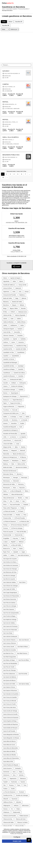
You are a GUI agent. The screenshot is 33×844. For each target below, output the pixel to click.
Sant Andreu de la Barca (9, 562)
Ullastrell (5, 798)
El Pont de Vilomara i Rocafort (19, 524)
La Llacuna (13, 437)
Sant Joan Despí (7, 633)
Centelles (20, 376)
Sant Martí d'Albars (22, 646)
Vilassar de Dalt (7, 825)
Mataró (24, 460)
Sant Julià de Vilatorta (9, 639)
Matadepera (15, 460)
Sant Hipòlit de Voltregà (9, 619)
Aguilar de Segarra (15, 278)
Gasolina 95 (18, 21)
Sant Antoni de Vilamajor (10, 568)
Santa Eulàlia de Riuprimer (10, 724)
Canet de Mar (6, 332)
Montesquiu (6, 477)
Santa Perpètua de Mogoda (10, 765)
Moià (12, 464)
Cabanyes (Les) (22, 311)
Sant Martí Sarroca (22, 653)
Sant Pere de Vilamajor (9, 670)
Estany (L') (6, 399)
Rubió (21, 548)
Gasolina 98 (5, 25)
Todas (4, 21)
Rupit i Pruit (6, 552)
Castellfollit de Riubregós (10, 362)
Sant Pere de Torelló (8, 667)
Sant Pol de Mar (23, 673)
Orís (11, 501)
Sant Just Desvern (24, 639)
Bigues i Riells (14, 308)
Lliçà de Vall (17, 440)
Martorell (22, 450)
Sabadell (15, 552)
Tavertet (23, 781)
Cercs (4, 379)
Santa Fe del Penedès (9, 731)
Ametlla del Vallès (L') (9, 284)
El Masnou (23, 457)
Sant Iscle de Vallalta (9, 623)
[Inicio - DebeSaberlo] (8, 3)
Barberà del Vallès (17, 301)
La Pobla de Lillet (24, 521)
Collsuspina (22, 382)
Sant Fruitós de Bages (9, 616)
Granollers (14, 423)
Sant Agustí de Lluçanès (10, 558)
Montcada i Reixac (8, 474)
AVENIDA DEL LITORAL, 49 (10, 122)
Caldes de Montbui (8, 322)
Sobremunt (6, 775)
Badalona (22, 295)
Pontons (5, 528)
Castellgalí (21, 366)
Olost (26, 497)
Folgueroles (21, 406)
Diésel (10, 21)
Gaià (23, 413)
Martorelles (6, 453)
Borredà (23, 308)
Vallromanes (25, 805)
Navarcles (22, 487)
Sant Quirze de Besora (9, 680)
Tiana (18, 785)
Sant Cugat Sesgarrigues (10, 592)
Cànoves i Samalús (8, 335)
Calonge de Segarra (8, 328)
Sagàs (23, 552)
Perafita (18, 514)
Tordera (5, 788)
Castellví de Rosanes (9, 376)
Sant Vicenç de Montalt (9, 700)
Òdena (26, 491)
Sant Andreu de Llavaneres (10, 565)
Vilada (18, 809)
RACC (16, 221)
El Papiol (20, 511)
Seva (14, 771)
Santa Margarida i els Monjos (11, 738)
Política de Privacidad (16, 833)
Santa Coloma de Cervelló (10, 714)
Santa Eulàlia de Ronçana (10, 727)
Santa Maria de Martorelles (10, 748)
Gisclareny (15, 420)
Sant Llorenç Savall (8, 646)
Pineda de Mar (7, 518)
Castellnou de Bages (9, 369)
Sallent (12, 555)
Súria (4, 778)
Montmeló (16, 481)
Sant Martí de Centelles (9, 650)
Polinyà (5, 524)
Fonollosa (6, 410)
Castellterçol (6, 372)
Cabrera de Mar (7, 315)
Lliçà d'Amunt (7, 440)
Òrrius (5, 504)
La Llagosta (22, 437)
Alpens (21, 281)
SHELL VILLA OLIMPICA (10, 137)
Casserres (21, 342)
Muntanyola (6, 487)
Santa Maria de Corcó (9, 744)
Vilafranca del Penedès (9, 815)
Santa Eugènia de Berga (10, 721)
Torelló (13, 788)
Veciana (5, 809)
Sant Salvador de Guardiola (10, 694)
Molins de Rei (21, 464)
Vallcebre (18, 802)
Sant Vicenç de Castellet (10, 697)
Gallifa (5, 416)
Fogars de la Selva (15, 403)
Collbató (13, 382)
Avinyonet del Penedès (9, 295)
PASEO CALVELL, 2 (9, 139)
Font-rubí (14, 410)
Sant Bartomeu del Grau (9, 572)
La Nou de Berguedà (15, 491)
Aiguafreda (6, 281)
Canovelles (17, 332)
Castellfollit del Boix (8, 366)
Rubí (14, 548)
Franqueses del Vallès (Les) (11, 413)
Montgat (15, 477)
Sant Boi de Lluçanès (9, 579)
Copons (5, 386)
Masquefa (6, 460)
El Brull (13, 311)
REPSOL (5, 102)
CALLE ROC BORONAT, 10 (10, 157)
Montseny (21, 484)
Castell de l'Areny (8, 345)
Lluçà (17, 443)
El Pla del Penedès (20, 518)
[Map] (29, 840)
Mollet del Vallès (7, 467)
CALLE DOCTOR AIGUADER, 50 (12, 73)
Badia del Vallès (7, 298)
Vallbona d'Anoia (8, 802)
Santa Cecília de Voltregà (10, 710)
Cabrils (5, 318)
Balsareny (6, 301)
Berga (4, 308)
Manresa (5, 450)
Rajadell (13, 541)
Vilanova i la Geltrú (22, 822)
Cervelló (5, 382)
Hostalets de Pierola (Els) (10, 433)
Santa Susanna (7, 768)
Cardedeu (23, 339)
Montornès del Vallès (9, 484)
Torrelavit (21, 792)
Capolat (15, 339)
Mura (14, 487)
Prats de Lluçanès (8, 531)
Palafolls (25, 504)
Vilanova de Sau (7, 819)
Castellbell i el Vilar (8, 352)
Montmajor (24, 477)
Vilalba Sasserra (23, 815)
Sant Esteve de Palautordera (11, 596)
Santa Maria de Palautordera (11, 758)
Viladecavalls (16, 812)
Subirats (21, 775)
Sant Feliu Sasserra (8, 609)
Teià (4, 785)
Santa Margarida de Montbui (11, 734)
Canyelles (20, 335)
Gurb (20, 426)
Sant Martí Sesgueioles (9, 656)
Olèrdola (5, 494)
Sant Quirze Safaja (24, 683)
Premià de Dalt (7, 535)
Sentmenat (6, 771)
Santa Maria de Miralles (9, 754)
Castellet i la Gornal (8, 359)
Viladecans (6, 812)
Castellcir (5, 355)
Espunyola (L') (24, 396)
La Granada (24, 420)
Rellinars (21, 541)
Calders (19, 318)
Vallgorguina (6, 805)
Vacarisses (14, 798)
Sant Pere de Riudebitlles (10, 663)
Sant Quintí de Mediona (9, 677)
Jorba (4, 437)
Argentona (6, 291)
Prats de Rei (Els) (21, 531)
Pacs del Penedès (15, 504)
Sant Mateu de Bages (9, 660)
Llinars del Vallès (8, 443)
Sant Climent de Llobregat (10, 585)
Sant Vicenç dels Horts (9, 707)
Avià (20, 291)
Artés (13, 291)
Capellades (6, 339)
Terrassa (11, 785)
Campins (20, 328)
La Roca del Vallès (16, 545)
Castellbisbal (20, 352)
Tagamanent (13, 778)
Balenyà (24, 298)
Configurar (17, 837)
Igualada (23, 433)
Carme (13, 342)
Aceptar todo (17, 841)
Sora (14, 775)
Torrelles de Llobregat (22, 795)
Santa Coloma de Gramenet (10, 717)
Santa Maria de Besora (9, 741)
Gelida (27, 416)
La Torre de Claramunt (9, 792)
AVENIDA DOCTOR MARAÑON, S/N (16, 222)
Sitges (20, 771)
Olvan (4, 501)
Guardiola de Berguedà (9, 426)
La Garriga (13, 416)
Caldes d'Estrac (21, 322)
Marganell (14, 450)
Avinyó (27, 291)
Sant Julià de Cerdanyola (10, 636)
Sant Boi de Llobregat (9, 575)
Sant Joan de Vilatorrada (10, 629)
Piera (25, 514)
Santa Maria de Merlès (9, 751)
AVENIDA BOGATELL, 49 (10, 104)
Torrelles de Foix (7, 795)
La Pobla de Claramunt (9, 521)
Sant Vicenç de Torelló (9, 704)
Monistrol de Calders (21, 467)
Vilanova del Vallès (8, 822)
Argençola (18, 288)
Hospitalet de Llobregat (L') (10, 430)
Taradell (5, 781)
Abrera (5, 278)
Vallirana (16, 805)
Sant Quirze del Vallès (9, 683)
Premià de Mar (19, 535)
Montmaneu (6, 481)
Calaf (12, 318)
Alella (14, 281)
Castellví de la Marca (19, 372)
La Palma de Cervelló (9, 511)
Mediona (5, 464)
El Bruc (5, 311)
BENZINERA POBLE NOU (10, 155)
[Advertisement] (16, 47)
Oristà (17, 501)
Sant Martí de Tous (8, 653)
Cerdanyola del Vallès (16, 379)
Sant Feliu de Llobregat (9, 606)
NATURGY (5, 71)
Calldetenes (13, 325)
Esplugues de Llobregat (9, 396)
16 (3, 177)
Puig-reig (15, 538)
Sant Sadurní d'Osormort (10, 690)
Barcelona (6, 305)
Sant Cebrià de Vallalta (9, 582)
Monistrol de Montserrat (9, 470)
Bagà (16, 298)
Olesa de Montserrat (8, 497)
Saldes (5, 555)
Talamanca (23, 778)
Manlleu (23, 447)
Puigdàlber (6, 538)
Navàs (5, 491)
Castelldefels (15, 355)
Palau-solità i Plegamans (10, 508)
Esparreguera (14, 393)
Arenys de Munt (7, 288)
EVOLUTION (16, 250)
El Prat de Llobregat (16, 528)
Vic (12, 809)
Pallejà (22, 508)
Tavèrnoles (14, 781)
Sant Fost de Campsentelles (11, 612)
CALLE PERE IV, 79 (16, 251)
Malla (16, 447)
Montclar (19, 474)
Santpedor (18, 768)
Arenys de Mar (22, 284)
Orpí (23, 501)
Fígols (5, 403)
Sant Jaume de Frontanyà (10, 626)
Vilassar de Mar (19, 825)
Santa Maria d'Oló (8, 761)
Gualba (22, 423)
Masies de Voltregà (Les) (10, 457)
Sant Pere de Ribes (23, 660)
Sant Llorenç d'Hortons (9, 643)
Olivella (20, 497)
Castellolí (20, 369)
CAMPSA (5, 84)
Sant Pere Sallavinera (9, 673)
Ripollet (5, 545)
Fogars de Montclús (8, 406)
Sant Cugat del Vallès (9, 589)
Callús (22, 325)
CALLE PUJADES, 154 (9, 86)
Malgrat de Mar (7, 447)
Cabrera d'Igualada (20, 315)
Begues (14, 305)
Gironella (5, 420)
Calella (5, 325)
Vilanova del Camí (21, 819)
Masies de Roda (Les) (19, 453)
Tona (25, 785)
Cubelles (21, 389)
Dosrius (5, 393)
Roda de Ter (6, 548)
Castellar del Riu (7, 349)
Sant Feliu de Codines (9, 602)
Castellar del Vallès (21, 349)
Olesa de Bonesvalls (17, 494)
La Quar (5, 541)
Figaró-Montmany (17, 399)
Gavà (20, 416)
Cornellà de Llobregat (9, 389)
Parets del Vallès (7, 514)
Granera (5, 423)
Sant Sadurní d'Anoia (9, 687)
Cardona (5, 342)
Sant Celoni (22, 582)
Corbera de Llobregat (17, 386)
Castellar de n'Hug (21, 345)
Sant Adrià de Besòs (23, 555)
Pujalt (22, 538)
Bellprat (22, 305)
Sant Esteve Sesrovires (9, 599)
